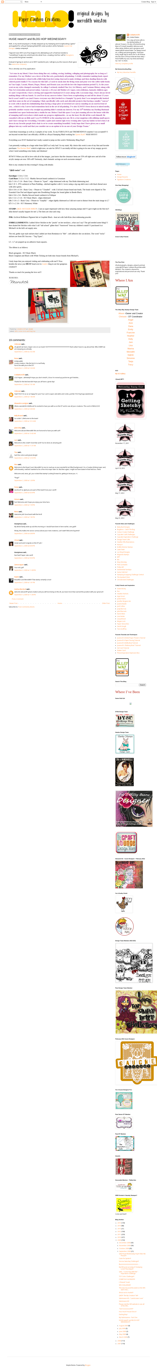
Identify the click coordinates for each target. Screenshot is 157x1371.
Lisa (131, 345)
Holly (130, 339)
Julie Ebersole (121, 611)
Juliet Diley (17, 428)
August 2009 (123, 1326)
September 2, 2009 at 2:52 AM (24, 352)
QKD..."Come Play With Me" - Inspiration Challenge (129, 1273)
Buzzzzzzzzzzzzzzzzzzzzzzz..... (129, 1264)
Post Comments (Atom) (26, 607)
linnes (16, 358)
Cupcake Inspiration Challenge (127, 537)
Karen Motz (121, 614)
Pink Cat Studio (122, 565)
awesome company (19, 64)
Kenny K (120, 545)
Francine (131, 332)
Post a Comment (17, 599)
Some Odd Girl (122, 572)
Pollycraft (120, 567)
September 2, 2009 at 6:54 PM (24, 493)
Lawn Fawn (121, 549)
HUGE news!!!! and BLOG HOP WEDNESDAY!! (129, 1321)
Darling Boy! (123, 1314)
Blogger (88, 1365)
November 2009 (125, 1245)
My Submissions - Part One (128, 1317)
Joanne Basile (121, 604)
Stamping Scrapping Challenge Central (130, 575)
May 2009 (122, 1334)
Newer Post (13, 603)
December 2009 (125, 1243)
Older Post (106, 603)
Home (60, 603)
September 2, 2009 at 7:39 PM (24, 505)
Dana (130, 326)
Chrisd (16, 540)
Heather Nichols (122, 594)
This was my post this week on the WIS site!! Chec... (132, 1289)
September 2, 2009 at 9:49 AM (24, 409)
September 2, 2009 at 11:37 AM (25, 446)
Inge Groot (121, 596)
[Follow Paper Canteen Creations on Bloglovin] (126, 158)
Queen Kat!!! (80, 134)
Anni (131, 323)
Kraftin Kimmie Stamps (125, 547)
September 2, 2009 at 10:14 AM (25, 421)
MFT (118, 557)
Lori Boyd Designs (123, 552)
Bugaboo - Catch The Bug (126, 529)
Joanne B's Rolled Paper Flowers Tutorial (131, 638)
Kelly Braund (18, 416)
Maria (16, 512)
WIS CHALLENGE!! (125, 1285)
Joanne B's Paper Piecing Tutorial (128, 640)
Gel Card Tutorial (123, 648)
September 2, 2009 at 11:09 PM (25, 570)
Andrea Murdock (20, 589)
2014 (119, 1226)
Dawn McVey (121, 589)
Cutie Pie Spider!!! (125, 1258)
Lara (15, 440)
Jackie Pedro (121, 599)
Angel (130, 320)
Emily (130, 329)
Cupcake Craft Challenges (126, 534)
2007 (119, 1344)
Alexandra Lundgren (21, 403)
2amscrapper (19, 565)
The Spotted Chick (123, 577)
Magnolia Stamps (123, 554)
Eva (118, 591)
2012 (119, 1231)
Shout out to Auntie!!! (126, 1292)
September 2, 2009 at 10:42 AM (25, 433)
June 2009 (122, 1331)
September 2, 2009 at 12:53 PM (25, 458)
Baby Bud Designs (123, 527)
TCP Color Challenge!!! (126, 1276)
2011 (119, 1234)
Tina (15, 452)
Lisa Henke (121, 616)
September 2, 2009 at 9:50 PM (24, 558)
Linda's (45, 264)
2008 (119, 1341)
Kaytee (16, 577)
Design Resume (122, 177)
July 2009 (122, 1328)
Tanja (130, 361)
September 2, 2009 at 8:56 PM (24, 546)
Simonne (131, 358)
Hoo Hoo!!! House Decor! (128, 1312)
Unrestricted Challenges (125, 580)
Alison (121, 313)
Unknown (17, 344)
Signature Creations (124, 179)
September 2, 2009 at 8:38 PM (24, 533)
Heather (130, 336)
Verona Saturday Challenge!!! (129, 1261)
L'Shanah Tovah (124, 1282)
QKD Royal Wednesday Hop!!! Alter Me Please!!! (132, 1255)
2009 (119, 1240)
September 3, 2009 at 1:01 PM (24, 582)
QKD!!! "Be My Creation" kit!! (128, 1295)
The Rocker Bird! (24, 148)
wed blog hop (30, 331)
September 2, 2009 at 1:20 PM (24, 480)
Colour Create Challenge (125, 532)
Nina (16, 464)
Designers (70, 55)
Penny (16, 487)
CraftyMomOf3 (19, 375)
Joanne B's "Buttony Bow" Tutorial (129, 645)
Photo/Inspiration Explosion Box (128, 653)
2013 (119, 1229)
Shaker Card (121, 650)
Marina (131, 348)
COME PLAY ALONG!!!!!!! (127, 1279)
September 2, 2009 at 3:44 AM (24, 368)
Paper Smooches (123, 624)
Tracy (130, 364)
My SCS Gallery (120, 374)
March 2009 (123, 1337)
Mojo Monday (122, 562)
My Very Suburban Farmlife (126, 72)
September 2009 (125, 1251)
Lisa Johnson (121, 619)
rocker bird (22, 331)
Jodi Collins (121, 606)
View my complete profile (124, 64)
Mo (118, 560)
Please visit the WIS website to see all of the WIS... (131, 1305)
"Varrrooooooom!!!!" (126, 1309)
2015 (119, 1223)
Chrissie (122, 316)
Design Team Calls (123, 539)
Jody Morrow (121, 609)
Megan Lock (121, 621)
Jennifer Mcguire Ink (124, 601)
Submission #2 (124, 1301)
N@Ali (131, 355)
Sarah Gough (121, 626)
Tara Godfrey (121, 629)
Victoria (17, 499)
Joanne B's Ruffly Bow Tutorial (127, 643)
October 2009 (124, 1248)
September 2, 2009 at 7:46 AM (24, 397)
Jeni (131, 342)
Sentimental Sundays (124, 570)
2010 (119, 1237)
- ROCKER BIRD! (26, 209)
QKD (16, 331)
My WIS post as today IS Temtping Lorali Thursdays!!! (130, 1268)
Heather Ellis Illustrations (125, 542)
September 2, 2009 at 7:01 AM (24, 384)
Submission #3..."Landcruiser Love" (131, 1298)
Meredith (131, 352)
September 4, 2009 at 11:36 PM (25, 595)
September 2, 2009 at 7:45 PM (24, 517)
